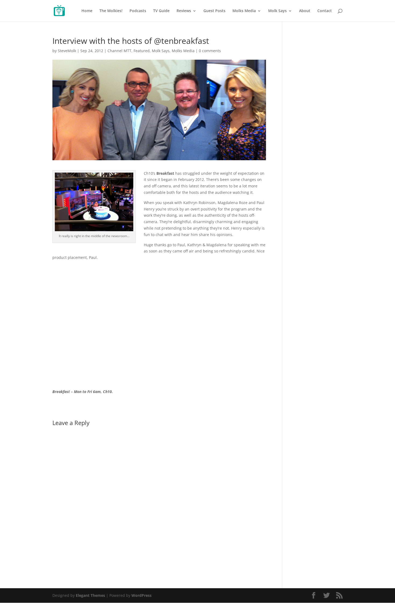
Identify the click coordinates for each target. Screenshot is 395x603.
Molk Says (277, 11)
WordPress (141, 595)
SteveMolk (67, 50)
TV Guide (161, 11)
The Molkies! (111, 11)
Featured (142, 50)
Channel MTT (119, 50)
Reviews (184, 11)
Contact (324, 11)
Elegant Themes (90, 595)
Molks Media (244, 11)
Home (86, 11)
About (304, 11)
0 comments (210, 50)
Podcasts (138, 11)
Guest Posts (214, 11)
